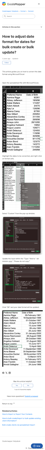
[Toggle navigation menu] (39, 4)
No (28, 385)
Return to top (7, 404)
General (30, 11)
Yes (17, 385)
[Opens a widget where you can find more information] (37, 446)
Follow (7, 62)
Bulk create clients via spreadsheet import (18, 425)
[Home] (13, 4)
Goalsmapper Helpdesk (10, 11)
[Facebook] (3, 373)
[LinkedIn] (10, 373)
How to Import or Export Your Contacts (17, 414)
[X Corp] (6, 373)
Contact (23, 11)
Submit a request (31, 396)
